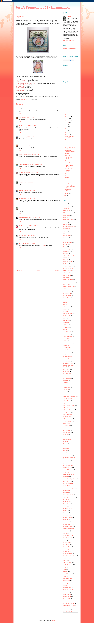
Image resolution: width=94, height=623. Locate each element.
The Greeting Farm (67, 549)
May (66, 128)
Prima (64, 463)
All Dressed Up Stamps (68, 212)
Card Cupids (65, 259)
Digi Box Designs (67, 293)
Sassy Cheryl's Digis (67, 481)
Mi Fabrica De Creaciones (69, 409)
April (66, 130)
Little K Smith (22, 145)
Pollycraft (65, 450)
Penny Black (65, 441)
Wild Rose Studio (67, 596)
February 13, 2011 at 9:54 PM (28, 243)
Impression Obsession (68, 336)
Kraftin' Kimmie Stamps (68, 363)
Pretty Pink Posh (66, 460)
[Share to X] (34, 99)
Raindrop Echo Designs (68, 469)
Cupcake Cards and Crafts (69, 286)
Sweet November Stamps (68, 528)
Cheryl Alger (65, 263)
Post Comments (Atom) (41, 275)
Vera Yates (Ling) (23, 217)
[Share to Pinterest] (36, 99)
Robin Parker (22, 172)
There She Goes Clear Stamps (70, 555)
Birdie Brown (66, 240)
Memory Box (65, 407)
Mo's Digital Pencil (67, 412)
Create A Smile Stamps (68, 279)
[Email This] (31, 99)
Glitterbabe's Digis (67, 315)
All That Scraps (66, 215)
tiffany (20, 243)
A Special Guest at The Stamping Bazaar (69, 165)
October (67, 118)
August (67, 122)
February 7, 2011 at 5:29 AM (35, 164)
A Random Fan (66, 208)
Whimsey (21, 190)
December (67, 114)
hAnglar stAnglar (66, 609)
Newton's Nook (66, 425)
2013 (65, 109)
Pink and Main (66, 446)
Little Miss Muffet (66, 387)
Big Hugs (67, 153)
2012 (65, 111)
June (66, 126)
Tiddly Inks (65, 560)
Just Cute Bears (66, 349)
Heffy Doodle (66, 324)
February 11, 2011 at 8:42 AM (28, 235)
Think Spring (68, 155)
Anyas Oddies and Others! (69, 226)
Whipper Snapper (67, 594)
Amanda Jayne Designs (68, 219)
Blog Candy (65, 244)
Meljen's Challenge (69, 145)
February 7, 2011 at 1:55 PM (30, 190)
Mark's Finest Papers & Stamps (70, 396)
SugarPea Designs (67, 524)
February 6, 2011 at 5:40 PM (29, 136)
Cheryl (20, 182)
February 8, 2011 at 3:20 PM (33, 217)
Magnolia (65, 391)
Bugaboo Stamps (67, 249)
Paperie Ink (65, 434)
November (67, 116)
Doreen (20, 136)
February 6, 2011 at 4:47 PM (28, 117)
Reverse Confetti (66, 472)
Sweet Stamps (66, 530)
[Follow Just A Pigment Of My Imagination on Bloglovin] (68, 60)
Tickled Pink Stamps (67, 558)
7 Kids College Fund (67, 206)
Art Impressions (66, 228)
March (66, 132)
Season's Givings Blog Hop (69, 488)
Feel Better (67, 143)
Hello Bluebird (66, 327)
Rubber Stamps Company (68, 474)
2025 (65, 85)
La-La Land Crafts (67, 373)
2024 (65, 87)
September (68, 120)
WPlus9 (64, 576)
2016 (65, 103)
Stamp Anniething (67, 501)
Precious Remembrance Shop (69, 457)
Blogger (53, 620)
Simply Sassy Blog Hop (68, 494)
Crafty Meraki (66, 277)
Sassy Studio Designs (68, 483)
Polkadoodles (66, 448)
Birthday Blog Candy (67, 242)
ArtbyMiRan (65, 231)
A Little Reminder (69, 181)
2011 (65, 113)
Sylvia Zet (65, 533)
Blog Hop (65, 246)
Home (38, 270)
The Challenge (66, 544)
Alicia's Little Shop (67, 210)
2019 (65, 97)
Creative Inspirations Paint (69, 282)
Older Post (57, 270)
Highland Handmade (24, 164)
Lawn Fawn (65, 380)
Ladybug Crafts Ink (67, 378)
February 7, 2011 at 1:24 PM (28, 182)
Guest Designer (66, 320)
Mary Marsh (21, 225)
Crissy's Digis (66, 284)
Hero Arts (65, 329)
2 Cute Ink (65, 203)
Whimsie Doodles (67, 587)
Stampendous (66, 512)
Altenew (64, 217)
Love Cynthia (66, 389)
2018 (65, 99)
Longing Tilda (68, 183)
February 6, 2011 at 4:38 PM (31, 108)
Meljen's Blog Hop (67, 400)
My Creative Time (67, 416)
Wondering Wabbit (67, 598)
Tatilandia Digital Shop (68, 535)
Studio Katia (65, 519)
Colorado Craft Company (68, 268)
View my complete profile (68, 40)
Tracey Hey (65, 567)
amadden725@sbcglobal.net (69, 48)
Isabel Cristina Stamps (68, 343)
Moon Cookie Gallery (67, 414)
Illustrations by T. (66, 334)
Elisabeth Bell (66, 302)
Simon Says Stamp (67, 490)
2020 (65, 95)
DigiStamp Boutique (67, 295)
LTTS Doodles (66, 371)
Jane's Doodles (66, 345)
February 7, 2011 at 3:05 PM (28, 198)
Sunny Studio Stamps (68, 526)
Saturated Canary (67, 485)
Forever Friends (66, 311)
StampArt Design (66, 503)
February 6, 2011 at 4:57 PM (30, 125)
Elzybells (65, 304)
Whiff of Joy (65, 585)
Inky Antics (65, 340)
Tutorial (64, 569)
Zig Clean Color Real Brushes (69, 605)
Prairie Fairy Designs (67, 455)
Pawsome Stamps (67, 439)
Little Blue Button (66, 385)
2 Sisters (44, 245)
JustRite (64, 354)
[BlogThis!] (33, 99)
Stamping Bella (66, 515)
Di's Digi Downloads (67, 291)
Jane (20, 235)
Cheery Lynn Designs (67, 261)
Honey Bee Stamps (67, 331)
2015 (65, 105)
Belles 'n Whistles (67, 235)
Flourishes (65, 309)
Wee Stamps (65, 583)
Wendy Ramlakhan (23, 208)
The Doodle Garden (67, 546)
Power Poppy (66, 452)
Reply (20, 113)
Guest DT (65, 318)
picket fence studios (67, 611)
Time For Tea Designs (68, 564)
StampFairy (65, 506)
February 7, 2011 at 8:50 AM (32, 172)
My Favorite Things (67, 421)
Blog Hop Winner (69, 175)
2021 (65, 93)
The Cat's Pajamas (67, 542)
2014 (65, 107)
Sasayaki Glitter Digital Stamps (70, 478)
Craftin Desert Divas (67, 272)
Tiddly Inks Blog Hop (67, 562)
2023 (65, 89)
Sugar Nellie (65, 521)
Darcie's (64, 288)
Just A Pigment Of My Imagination (43, 7)
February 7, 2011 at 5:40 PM (34, 208)
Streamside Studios (67, 517)
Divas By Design (66, 297)
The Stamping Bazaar (68, 553)
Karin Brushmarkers (67, 356)
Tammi (20, 198)
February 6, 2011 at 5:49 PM (32, 145)
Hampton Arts (66, 322)
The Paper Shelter (67, 551)
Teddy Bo (65, 540)
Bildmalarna (65, 237)
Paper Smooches (67, 432)
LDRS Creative (66, 369)
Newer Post (19, 270)
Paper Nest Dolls (66, 430)
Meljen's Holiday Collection (69, 405)
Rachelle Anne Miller (67, 467)
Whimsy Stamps (66, 592)
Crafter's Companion (67, 270)
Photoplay (65, 443)
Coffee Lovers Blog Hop (68, 266)
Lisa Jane (21, 125)
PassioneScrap (66, 437)
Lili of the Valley (66, 382)
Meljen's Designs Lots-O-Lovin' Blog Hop (70, 186)
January (67, 193)
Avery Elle (65, 233)
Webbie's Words (66, 580)
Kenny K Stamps (66, 361)
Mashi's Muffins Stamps (68, 398)
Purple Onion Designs (68, 465)
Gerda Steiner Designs (68, 313)
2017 (65, 101)
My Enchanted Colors (67, 418)
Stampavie (65, 510)
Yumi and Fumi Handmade (69, 603)
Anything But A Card (69, 168)
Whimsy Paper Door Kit (68, 589)
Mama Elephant (66, 394)
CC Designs (65, 253)
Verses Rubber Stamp (68, 573)
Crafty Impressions (67, 275)
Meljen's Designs (66, 403)
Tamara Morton (22, 154)
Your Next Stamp (66, 601)
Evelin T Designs (66, 306)
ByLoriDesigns (66, 251)
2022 (65, 91)
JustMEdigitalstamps (67, 352)
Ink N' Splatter (66, 338)
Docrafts (64, 300)
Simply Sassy (68, 173)
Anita (69, 16)
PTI (63, 428)
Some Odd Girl (66, 499)
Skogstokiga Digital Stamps (69, 497)
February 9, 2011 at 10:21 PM (31, 225)
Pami (20, 117)
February (67, 134)
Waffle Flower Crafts (67, 578)
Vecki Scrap (65, 571)
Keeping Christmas (67, 358)
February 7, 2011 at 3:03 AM (32, 154)
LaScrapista (65, 375)
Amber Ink (65, 222)
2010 (65, 195)
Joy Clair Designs (67, 347)
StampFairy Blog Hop (67, 508)
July (66, 124)
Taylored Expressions (67, 537)
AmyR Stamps (66, 224)
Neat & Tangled (66, 423)
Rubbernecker (66, 476)
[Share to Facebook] (35, 99)
